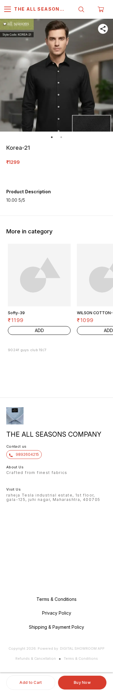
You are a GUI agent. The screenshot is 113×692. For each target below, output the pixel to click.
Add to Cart (30, 682)
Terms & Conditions (81, 658)
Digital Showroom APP (82, 648)
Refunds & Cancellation (35, 658)
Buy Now (82, 682)
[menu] (7, 9)
